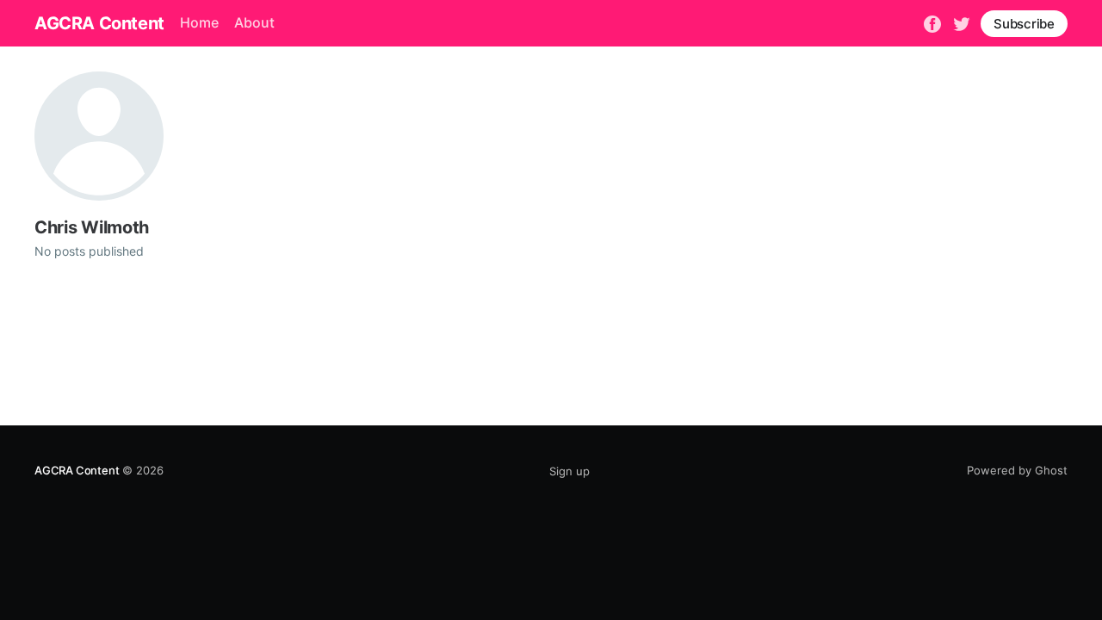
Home (199, 22)
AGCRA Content (99, 23)
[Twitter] (961, 22)
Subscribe (1024, 24)
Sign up (569, 471)
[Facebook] (932, 22)
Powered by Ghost (1017, 470)
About (254, 22)
